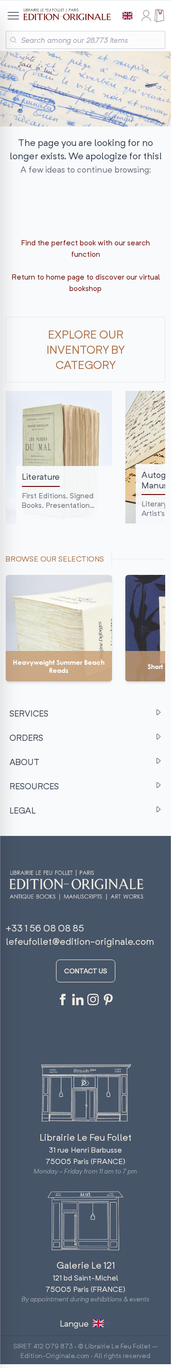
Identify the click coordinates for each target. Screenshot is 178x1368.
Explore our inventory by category (86, 349)
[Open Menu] (12, 15)
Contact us (85, 971)
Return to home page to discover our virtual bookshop (85, 282)
